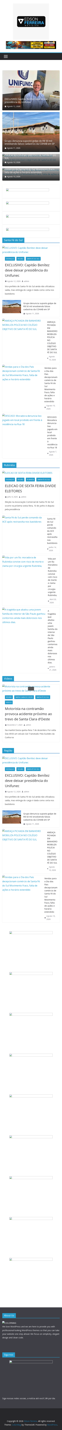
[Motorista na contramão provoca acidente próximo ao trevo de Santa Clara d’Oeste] (31, 688)
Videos (9, 702)
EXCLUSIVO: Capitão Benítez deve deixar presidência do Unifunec (26, 101)
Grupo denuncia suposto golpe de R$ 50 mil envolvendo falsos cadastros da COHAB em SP (30, 142)
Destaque (10, 259)
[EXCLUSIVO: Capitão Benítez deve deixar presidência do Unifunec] (31, 90)
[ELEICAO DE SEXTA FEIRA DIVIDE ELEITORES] (31, 473)
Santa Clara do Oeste (24, 697)
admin (26, 281)
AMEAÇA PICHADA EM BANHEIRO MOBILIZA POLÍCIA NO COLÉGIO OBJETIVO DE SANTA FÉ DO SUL (30, 155)
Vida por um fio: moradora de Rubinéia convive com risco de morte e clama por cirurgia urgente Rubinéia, (52, 577)
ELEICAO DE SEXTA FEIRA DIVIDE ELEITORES (30, 488)
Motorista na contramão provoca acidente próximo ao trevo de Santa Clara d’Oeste (28, 713)
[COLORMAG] (9, 1323)
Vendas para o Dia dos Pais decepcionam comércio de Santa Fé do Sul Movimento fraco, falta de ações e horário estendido (30, 169)
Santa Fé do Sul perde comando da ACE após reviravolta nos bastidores (52, 530)
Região (20, 259)
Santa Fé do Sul (33, 259)
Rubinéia (30, 480)
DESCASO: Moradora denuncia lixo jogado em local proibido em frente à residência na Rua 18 (52, 432)
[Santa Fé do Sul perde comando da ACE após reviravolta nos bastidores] (23, 534)
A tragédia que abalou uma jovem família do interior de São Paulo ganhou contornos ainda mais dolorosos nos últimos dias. (52, 636)
